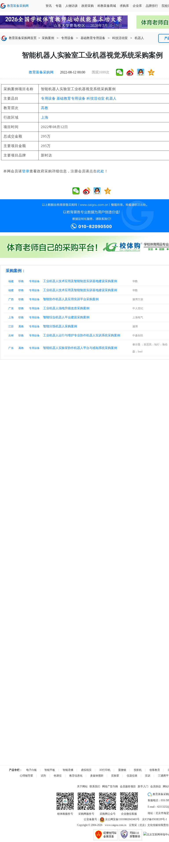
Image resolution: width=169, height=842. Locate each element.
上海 (44, 117)
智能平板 (49, 769)
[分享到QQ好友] (140, 72)
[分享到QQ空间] (151, 72)
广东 (11, 308)
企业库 (137, 5)
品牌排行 (152, 5)
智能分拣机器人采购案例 (60, 326)
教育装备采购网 (41, 72)
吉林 (11, 335)
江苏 (11, 326)
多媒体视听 (96, 775)
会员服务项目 (128, 786)
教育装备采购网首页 (23, 38)
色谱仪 (58, 775)
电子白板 (31, 769)
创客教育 (154, 769)
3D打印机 (104, 769)
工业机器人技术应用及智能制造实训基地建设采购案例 (80, 281)
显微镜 (122, 769)
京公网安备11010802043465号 (122, 819)
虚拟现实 (86, 769)
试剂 (43, 775)
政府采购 (87, 5)
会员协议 (155, 786)
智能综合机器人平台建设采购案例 (66, 317)
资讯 (49, 5)
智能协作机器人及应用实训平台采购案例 (71, 299)
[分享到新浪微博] (130, 72)
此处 (100, 171)
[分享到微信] (119, 72)
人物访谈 (71, 5)
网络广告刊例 (110, 786)
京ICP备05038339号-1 (154, 819)
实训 (147, 775)
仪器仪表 (132, 775)
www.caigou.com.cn (115, 825)
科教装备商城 (106, 5)
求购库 (124, 5)
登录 (25, 171)
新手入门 (143, 786)
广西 (11, 299)
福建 (11, 281)
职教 (21, 281)
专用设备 (67, 38)
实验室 (115, 775)
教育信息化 (76, 775)
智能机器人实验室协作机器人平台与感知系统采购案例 (80, 348)
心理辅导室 (26, 775)
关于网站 (82, 786)
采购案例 (48, 38)
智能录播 (68, 769)
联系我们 (95, 786)
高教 (44, 108)
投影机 (138, 769)
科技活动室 (120, 38)
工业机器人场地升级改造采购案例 (66, 308)
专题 (58, 5)
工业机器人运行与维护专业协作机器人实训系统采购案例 (81, 335)
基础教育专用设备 (93, 38)
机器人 (139, 38)
